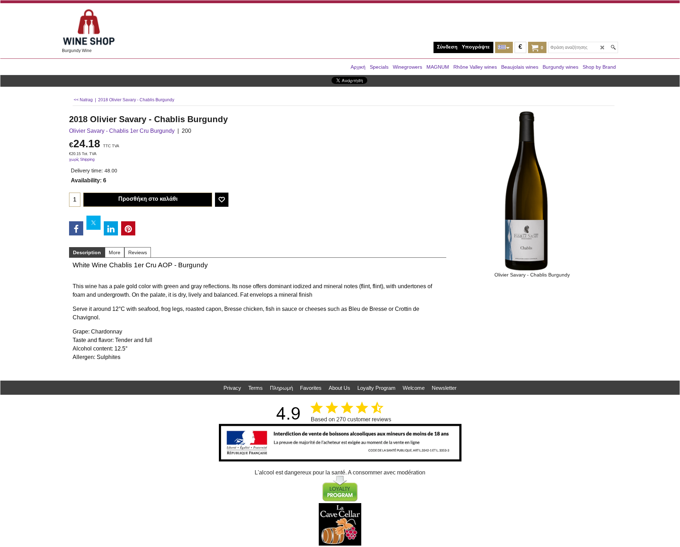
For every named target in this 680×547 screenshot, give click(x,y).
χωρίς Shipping (82, 159)
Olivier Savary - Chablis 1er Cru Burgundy (122, 131)
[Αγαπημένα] (221, 199)
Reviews (137, 252)
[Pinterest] (128, 228)
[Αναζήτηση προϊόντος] (613, 47)
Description (87, 252)
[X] (93, 223)
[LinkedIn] (111, 228)
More (114, 252)
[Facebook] (76, 228)
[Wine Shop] (115, 27)
